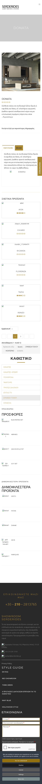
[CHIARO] (21, 224)
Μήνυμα (6, 727)
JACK (13, 540)
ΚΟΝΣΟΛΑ (7, 403)
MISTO (13, 496)
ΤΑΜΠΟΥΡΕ (7, 382)
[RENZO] (21, 306)
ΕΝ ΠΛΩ (5, 672)
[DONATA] (21, 72)
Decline (21, 765)
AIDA (21, 210)
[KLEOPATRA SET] (6, 420)
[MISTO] (5, 496)
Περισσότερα (8, 117)
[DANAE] (5, 525)
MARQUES (15, 554)
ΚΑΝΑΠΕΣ (7, 367)
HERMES (14, 434)
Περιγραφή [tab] (8, 148)
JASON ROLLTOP (17, 449)
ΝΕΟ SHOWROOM (9, 678)
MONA (13, 511)
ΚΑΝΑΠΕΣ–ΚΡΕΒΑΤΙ (10, 372)
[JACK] (6, 542)
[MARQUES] (6, 555)
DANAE (13, 525)
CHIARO (21, 230)
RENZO (21, 313)
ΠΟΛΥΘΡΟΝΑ (8, 377)
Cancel (21, 770)
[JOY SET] (6, 464)
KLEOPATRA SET (17, 420)
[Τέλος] (32, 336)
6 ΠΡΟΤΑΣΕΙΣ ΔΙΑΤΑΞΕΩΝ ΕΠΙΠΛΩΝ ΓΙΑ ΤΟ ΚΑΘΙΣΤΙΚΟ (19, 693)
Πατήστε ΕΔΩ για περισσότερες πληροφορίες (18, 128)
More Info (21, 779)
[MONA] (5, 510)
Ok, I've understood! (21, 760)
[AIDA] (21, 203)
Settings (21, 774)
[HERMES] (6, 435)
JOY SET (14, 463)
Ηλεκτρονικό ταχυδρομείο (13, 723)
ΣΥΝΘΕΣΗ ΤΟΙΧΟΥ (10, 398)
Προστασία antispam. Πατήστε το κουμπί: (18, 742)
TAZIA (21, 292)
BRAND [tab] (19, 148)
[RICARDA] (21, 244)
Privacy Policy (7, 663)
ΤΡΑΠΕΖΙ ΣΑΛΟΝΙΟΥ (10, 387)
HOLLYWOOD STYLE (10, 707)
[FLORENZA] (21, 265)
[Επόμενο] (26, 336)
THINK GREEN (7, 685)
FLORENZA (21, 271)
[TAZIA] (21, 286)
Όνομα (6, 719)
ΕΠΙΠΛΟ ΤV (7, 392)
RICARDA (21, 251)
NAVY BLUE (6, 700)
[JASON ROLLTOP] (5, 449)
